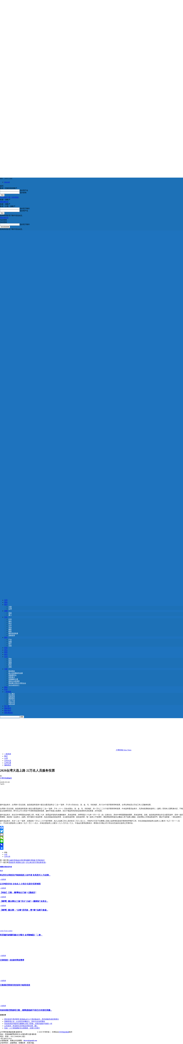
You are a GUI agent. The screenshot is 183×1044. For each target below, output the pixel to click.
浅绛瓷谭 (11, 635)
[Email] (91, 834)
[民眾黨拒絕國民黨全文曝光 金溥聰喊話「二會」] (11, 929)
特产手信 (11, 700)
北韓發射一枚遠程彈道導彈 (12, 960)
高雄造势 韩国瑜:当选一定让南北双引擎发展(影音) (27, 862)
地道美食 (11, 696)
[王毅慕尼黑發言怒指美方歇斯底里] (11, 979)
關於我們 (7, 710)
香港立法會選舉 (14, 681)
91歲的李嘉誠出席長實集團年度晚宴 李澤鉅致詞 (26, 860)
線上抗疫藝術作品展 (15, 673)
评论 (6, 650)
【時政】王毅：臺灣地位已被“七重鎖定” (18, 892)
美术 (10, 623)
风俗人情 (11, 702)
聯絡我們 (7, 708)
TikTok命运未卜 (13, 685)
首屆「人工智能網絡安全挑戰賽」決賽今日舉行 (22, 1028)
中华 (10, 619)
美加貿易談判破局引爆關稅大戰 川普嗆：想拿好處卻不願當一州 (28, 1024)
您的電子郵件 (25, 208)
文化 (6, 617)
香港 (10, 613)
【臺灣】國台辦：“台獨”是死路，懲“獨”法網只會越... (24, 910)
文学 (10, 625)
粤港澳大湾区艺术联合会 (17, 683)
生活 (6, 657)
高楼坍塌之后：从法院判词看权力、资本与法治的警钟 (24, 1021)
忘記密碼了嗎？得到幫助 (9, 197)
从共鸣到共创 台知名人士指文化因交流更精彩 (20, 884)
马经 (10, 646)
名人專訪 (11, 694)
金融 (10, 641)
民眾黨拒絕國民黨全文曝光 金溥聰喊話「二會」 (21, 935)
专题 (6, 669)
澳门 (10, 615)
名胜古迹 (11, 704)
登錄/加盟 (7, 182)
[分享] (91, 848)
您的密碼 (23, 192)
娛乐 (6, 654)
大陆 (10, 607)
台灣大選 (7, 763)
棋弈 (10, 631)
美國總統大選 (13, 679)
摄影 (10, 629)
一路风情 (7, 692)
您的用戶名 (24, 190)
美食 (10, 659)
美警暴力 (11, 677)
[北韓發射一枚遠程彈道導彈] (11, 954)
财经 (6, 637)
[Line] (91, 841)
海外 (10, 621)
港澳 (6, 611)
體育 (6, 652)
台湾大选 (7, 760)
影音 (6, 689)
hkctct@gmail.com (30, 1040)
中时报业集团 (64, 1032)
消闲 (10, 667)
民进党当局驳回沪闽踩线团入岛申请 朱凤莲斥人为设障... (25, 875)
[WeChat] (91, 838)
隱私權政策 (4, 202)
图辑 (6, 687)
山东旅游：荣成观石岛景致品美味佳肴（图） (21, 1026)
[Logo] (91, 413)
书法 (10, 627)
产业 (10, 639)
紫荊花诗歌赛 (13, 633)
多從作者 (9, 867)
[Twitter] (91, 831)
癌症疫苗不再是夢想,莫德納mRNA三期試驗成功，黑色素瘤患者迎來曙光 (31, 1019)
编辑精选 (11, 698)
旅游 (10, 661)
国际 (6, 602)
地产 (10, 643)
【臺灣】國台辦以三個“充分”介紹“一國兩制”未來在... (24, 901)
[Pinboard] (91, 844)
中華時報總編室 (6, 778)
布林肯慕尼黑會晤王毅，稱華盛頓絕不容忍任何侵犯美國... (26, 1010)
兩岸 (6, 605)
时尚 (10, 665)
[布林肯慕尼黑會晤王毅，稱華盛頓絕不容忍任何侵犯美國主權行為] (11, 1004)
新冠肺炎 (11, 671)
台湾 (5, 854)
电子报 (6, 706)
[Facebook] (91, 827)
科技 (6, 648)
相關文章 (3, 867)
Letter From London (6, 931)
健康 (10, 663)
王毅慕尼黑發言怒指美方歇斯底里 (15, 985)
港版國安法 (12, 675)
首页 (6, 600)
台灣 (10, 609)
